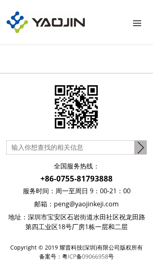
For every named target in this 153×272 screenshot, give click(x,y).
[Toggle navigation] (137, 23)
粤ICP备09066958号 (88, 256)
